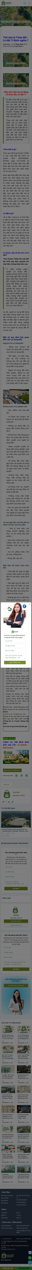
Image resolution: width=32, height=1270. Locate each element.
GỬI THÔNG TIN (14, 662)
